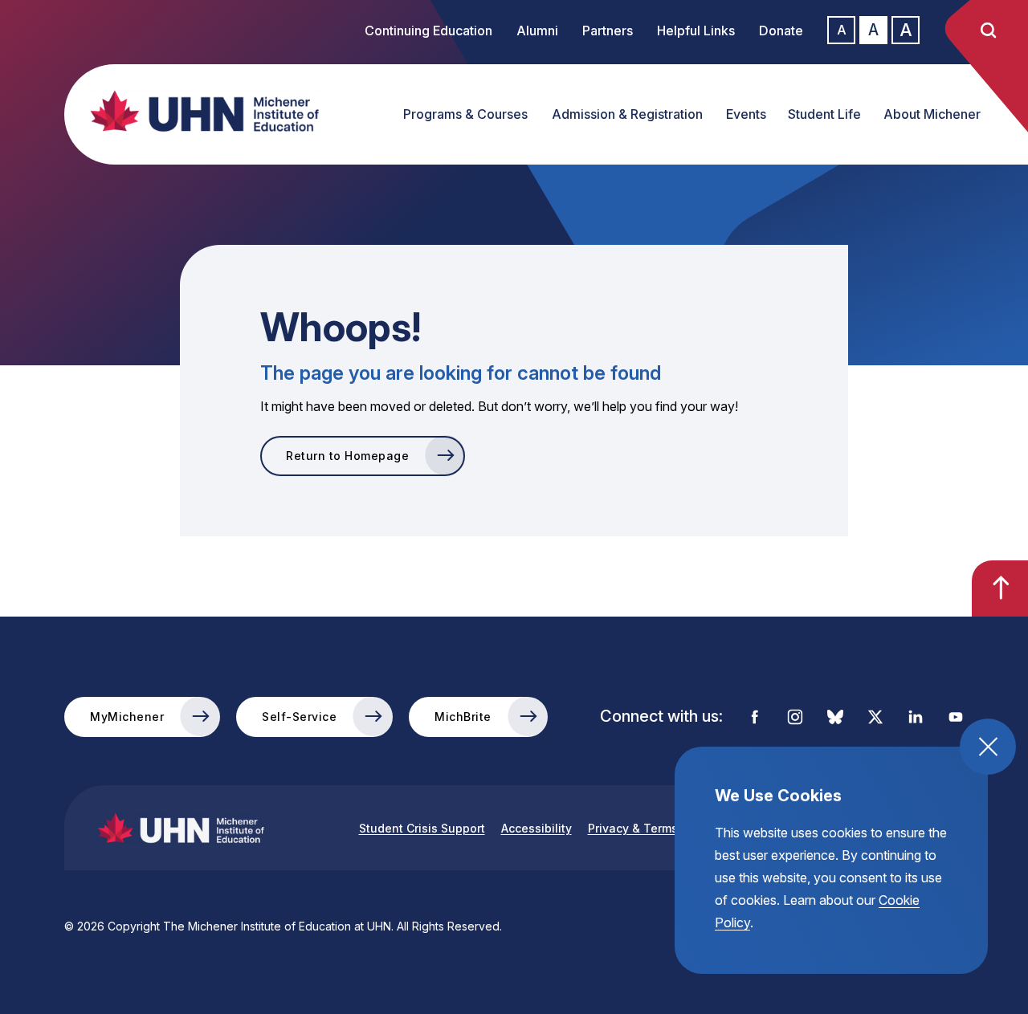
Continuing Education (428, 30)
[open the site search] (988, 30)
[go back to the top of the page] (1000, 588)
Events (746, 114)
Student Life (824, 114)
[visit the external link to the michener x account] (875, 717)
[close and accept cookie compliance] (988, 747)
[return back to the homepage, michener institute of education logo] (188, 110)
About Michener (932, 114)
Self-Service (299, 716)
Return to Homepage (347, 455)
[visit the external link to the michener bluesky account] (835, 717)
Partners (607, 30)
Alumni (537, 30)
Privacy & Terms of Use (653, 828)
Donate (781, 30)
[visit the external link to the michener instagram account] (795, 717)
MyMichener (127, 716)
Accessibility (536, 828)
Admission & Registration (627, 114)
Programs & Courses (465, 114)
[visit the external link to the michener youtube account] (956, 717)
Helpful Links (696, 30)
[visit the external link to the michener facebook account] (755, 717)
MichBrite (463, 716)
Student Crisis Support (422, 828)
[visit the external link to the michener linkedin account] (916, 717)
